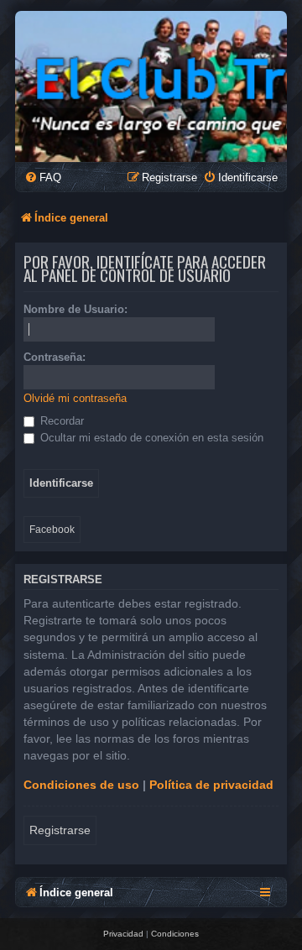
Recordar (60, 421)
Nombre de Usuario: (75, 309)
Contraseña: (54, 357)
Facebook (52, 529)
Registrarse (60, 830)
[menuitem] (42, 177)
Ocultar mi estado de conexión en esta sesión (150, 437)
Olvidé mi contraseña (75, 398)
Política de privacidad (211, 784)
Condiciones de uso (81, 784)
